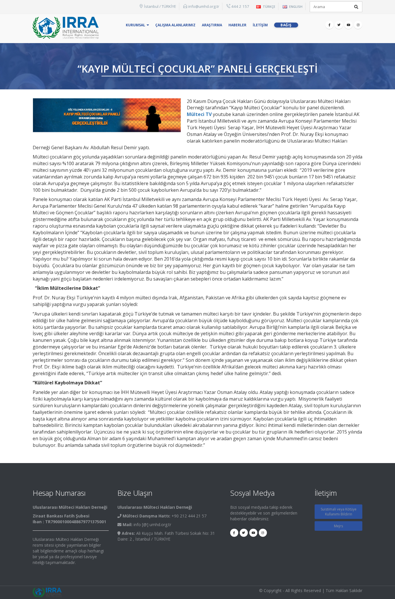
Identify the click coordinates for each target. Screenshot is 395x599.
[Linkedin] (358, 25)
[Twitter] (339, 25)
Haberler (237, 25)
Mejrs (338, 526)
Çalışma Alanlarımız (175, 25)
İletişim (260, 25)
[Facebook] (329, 25)
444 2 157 (240, 6)
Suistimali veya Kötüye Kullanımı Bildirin (339, 512)
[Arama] (356, 7)
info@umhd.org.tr (203, 6)
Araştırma (212, 25)
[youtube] (348, 25)
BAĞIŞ (286, 25)
